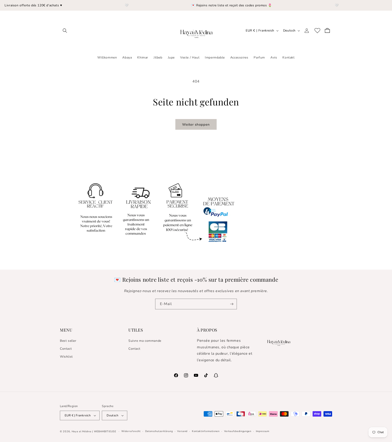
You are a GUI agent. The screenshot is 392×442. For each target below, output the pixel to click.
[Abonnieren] (232, 304)
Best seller (68, 341)
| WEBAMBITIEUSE (104, 431)
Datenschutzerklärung (159, 431)
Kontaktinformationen (206, 431)
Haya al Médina (81, 431)
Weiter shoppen (196, 124)
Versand (182, 431)
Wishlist (66, 356)
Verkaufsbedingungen (237, 431)
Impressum (262, 431)
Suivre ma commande (144, 341)
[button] (65, 31)
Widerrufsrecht (131, 431)
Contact (66, 349)
